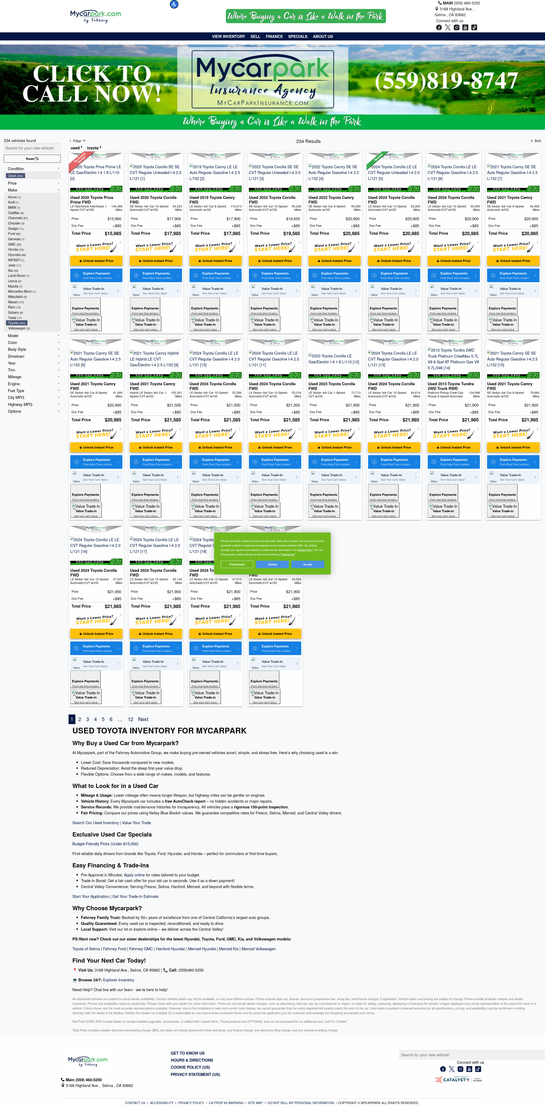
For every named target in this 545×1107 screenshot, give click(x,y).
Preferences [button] (287, 554)
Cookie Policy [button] (305, 550)
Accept (307, 564)
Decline (272, 564)
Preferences (237, 564)
